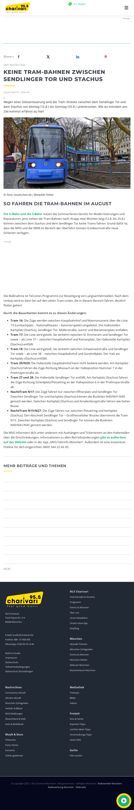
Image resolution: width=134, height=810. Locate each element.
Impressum (11, 657)
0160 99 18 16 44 (25, 644)
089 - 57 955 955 (22, 639)
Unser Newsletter (79, 617)
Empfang (74, 628)
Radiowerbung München (61, 787)
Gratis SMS (75, 739)
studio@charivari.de (23, 635)
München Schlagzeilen (81, 649)
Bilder (73, 697)
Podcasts (74, 692)
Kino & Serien (77, 718)
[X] (47, 56)
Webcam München (79, 665)
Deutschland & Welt (15, 718)
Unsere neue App (79, 623)
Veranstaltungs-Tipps (81, 734)
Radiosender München (109, 783)
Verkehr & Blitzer (14, 708)
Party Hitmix (11, 745)
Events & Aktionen (79, 607)
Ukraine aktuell (13, 697)
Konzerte (10, 750)
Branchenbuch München (82, 670)
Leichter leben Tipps (80, 729)
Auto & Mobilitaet (14, 724)
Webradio (81, 787)
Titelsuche (10, 739)
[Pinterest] (105, 56)
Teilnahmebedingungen (17, 666)
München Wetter (78, 659)
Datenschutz (11, 662)
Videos (73, 703)
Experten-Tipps (77, 724)
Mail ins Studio (12, 653)
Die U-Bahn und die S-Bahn (22, 214)
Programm (75, 602)
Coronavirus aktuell (15, 692)
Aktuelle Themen (78, 644)
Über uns (74, 612)
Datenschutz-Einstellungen (19, 671)
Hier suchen (76, 755)
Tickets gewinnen (14, 755)
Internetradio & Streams (82, 596)
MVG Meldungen (14, 713)
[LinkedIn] (77, 56)
